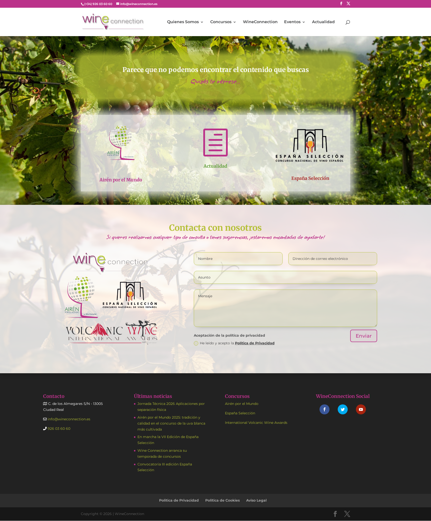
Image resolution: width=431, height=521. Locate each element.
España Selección (310, 178)
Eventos (292, 22)
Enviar (364, 336)
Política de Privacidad (255, 343)
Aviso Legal (256, 500)
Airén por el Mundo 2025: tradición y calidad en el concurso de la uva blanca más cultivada (171, 423)
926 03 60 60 (58, 428)
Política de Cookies (222, 500)
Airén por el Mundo (121, 180)
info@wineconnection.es (68, 419)
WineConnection (260, 22)
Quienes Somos (183, 22)
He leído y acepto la (237, 343)
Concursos (220, 22)
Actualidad (323, 22)
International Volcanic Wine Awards (256, 422)
